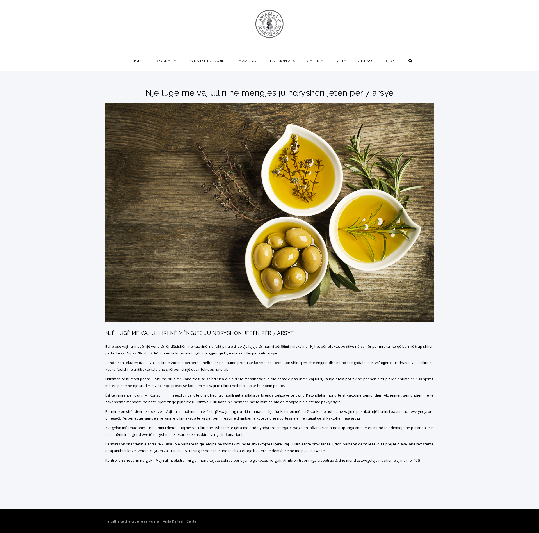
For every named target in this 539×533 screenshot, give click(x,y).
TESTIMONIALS (281, 61)
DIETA (340, 61)
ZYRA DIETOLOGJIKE (208, 61)
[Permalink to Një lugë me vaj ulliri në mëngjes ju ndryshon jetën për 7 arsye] (269, 321)
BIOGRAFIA (166, 61)
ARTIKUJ (366, 61)
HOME (138, 61)
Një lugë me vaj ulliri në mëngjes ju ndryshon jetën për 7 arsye (199, 333)
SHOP (391, 61)
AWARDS (247, 61)
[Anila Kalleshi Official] (269, 24)
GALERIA (315, 61)
